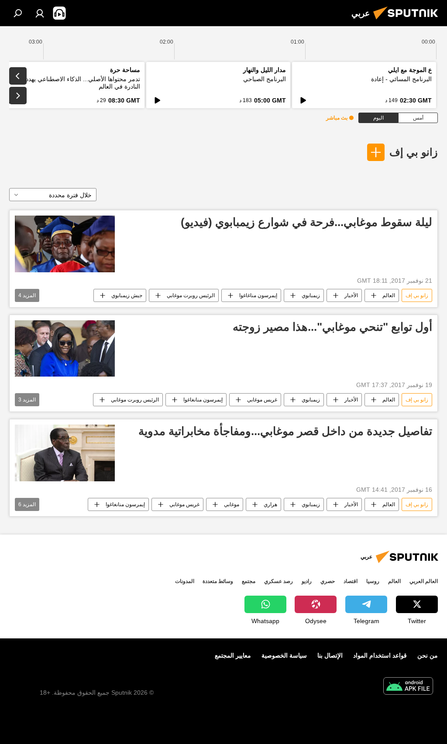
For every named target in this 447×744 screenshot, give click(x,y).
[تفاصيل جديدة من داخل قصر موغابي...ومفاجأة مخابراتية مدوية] (65, 453)
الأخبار (351, 295)
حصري (327, 581)
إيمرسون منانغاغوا (203, 400)
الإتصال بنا (330, 655)
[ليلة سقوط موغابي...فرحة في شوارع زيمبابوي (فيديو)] (65, 244)
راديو (307, 581)
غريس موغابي (262, 400)
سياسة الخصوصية (284, 655)
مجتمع (248, 581)
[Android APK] (408, 687)
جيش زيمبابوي (126, 295)
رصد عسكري (278, 581)
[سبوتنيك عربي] (408, 20)
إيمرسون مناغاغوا (258, 295)
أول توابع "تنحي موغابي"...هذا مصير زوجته (332, 326)
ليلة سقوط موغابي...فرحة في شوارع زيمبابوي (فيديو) (306, 222)
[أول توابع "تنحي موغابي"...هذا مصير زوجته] (65, 348)
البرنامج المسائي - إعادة (401, 78)
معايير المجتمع (233, 655)
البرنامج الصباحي (264, 78)
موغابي (231, 504)
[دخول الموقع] (39, 13)
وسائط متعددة (218, 581)
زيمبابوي (311, 295)
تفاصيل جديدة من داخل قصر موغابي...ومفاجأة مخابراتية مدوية (285, 431)
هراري (270, 504)
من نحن (427, 655)
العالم (388, 295)
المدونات (184, 581)
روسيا (372, 581)
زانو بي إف (413, 152)
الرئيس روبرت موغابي (191, 295)
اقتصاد (351, 581)
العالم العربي (423, 581)
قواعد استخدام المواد (380, 655)
